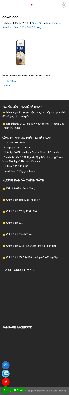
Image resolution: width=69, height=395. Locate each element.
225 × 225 (37, 23)
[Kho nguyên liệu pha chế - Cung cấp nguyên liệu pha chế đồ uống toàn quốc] (34, 5)
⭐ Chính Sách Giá (12, 222)
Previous (9, 80)
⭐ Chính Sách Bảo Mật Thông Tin (21, 199)
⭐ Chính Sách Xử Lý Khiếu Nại (19, 211)
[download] (20, 50)
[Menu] (4, 5)
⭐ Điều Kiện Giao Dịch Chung (18, 188)
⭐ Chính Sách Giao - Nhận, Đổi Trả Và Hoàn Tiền (29, 245)
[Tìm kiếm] (63, 5)
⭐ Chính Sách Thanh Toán (17, 234)
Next (6, 85)
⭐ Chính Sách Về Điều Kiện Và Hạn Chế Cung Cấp (30, 257)
